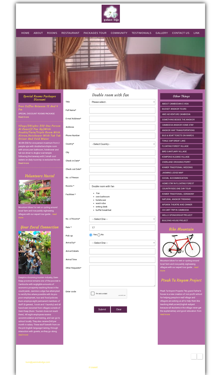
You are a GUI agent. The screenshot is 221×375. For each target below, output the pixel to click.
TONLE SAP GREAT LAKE (173, 141)
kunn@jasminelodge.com (38, 362)
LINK (197, 33)
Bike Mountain (181, 229)
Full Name (71, 110)
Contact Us (180, 33)
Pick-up (69, 235)
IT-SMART (93, 367)
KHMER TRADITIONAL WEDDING (177, 167)
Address (70, 127)
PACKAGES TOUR (95, 33)
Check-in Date (73, 160)
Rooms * (70, 186)
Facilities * (71, 194)
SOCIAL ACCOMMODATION (175, 178)
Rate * (69, 227)
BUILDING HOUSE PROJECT (175, 220)
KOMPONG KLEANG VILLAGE (175, 157)
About (38, 33)
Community (119, 33)
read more (23, 335)
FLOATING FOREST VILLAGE (175, 146)
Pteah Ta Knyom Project (181, 280)
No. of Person (72, 177)
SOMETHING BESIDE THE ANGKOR (178, 119)
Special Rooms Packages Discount (39, 97)
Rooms (52, 33)
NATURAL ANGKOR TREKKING (176, 199)
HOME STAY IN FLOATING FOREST (178, 183)
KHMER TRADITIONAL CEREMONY (178, 194)
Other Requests (73, 268)
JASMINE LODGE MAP (172, 172)
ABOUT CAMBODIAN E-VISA (175, 103)
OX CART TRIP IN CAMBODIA (175, 210)
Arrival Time (71, 259)
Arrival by (70, 242)
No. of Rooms (73, 219)
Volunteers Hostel (39, 176)
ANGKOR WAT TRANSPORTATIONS (178, 130)
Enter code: (71, 291)
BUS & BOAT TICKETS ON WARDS (178, 135)
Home (25, 33)
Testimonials (141, 33)
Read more (23, 117)
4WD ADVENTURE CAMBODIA (176, 114)
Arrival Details (72, 251)
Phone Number (73, 135)
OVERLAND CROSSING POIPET (176, 162)
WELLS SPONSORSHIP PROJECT (177, 215)
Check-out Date (73, 169)
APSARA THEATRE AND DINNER (177, 204)
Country (70, 144)
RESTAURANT (70, 33)
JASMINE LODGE (110, 24)
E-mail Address (73, 118)
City (67, 152)
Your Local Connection (40, 227)
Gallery (162, 33)
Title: (68, 102)
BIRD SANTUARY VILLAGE (174, 151)
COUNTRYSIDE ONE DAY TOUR (176, 188)
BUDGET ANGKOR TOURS (174, 109)
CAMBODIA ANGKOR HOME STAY (178, 125)
